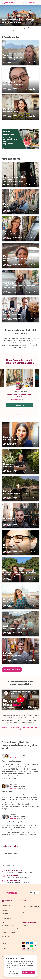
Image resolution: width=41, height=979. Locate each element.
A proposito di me (30, 62)
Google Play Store (27, 928)
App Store (25, 925)
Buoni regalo (5, 915)
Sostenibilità (5, 910)
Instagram (4, 945)
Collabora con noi (6, 918)
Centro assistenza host (8, 925)
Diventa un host (6, 936)
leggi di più (15, 30)
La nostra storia (6, 905)
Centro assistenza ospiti (28, 903)
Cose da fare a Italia (10, 853)
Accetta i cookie (28, 972)
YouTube (4, 948)
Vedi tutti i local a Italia (12, 670)
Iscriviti (31, 2)
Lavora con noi (6, 907)
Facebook (4, 943)
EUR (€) (32, 893)
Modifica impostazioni (13, 972)
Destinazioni (5, 913)
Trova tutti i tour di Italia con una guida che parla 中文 (20, 728)
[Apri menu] (37, 2)
